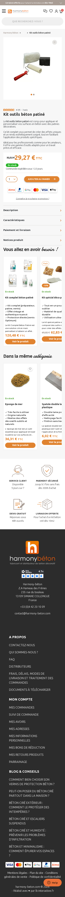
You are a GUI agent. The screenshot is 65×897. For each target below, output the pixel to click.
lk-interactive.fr (45, 890)
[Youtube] (38, 625)
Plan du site (36, 872)
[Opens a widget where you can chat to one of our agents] (52, 883)
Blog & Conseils (24, 771)
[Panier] (60, 12)
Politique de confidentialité (45, 876)
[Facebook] (17, 625)
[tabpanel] (20, 302)
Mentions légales (17, 872)
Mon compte (20, 699)
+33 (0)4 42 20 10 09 (32, 606)
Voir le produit (20, 341)
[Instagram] (27, 625)
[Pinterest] (48, 625)
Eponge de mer (13, 404)
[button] (31, 94)
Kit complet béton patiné (19, 297)
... (24, 33)
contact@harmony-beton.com (32, 613)
